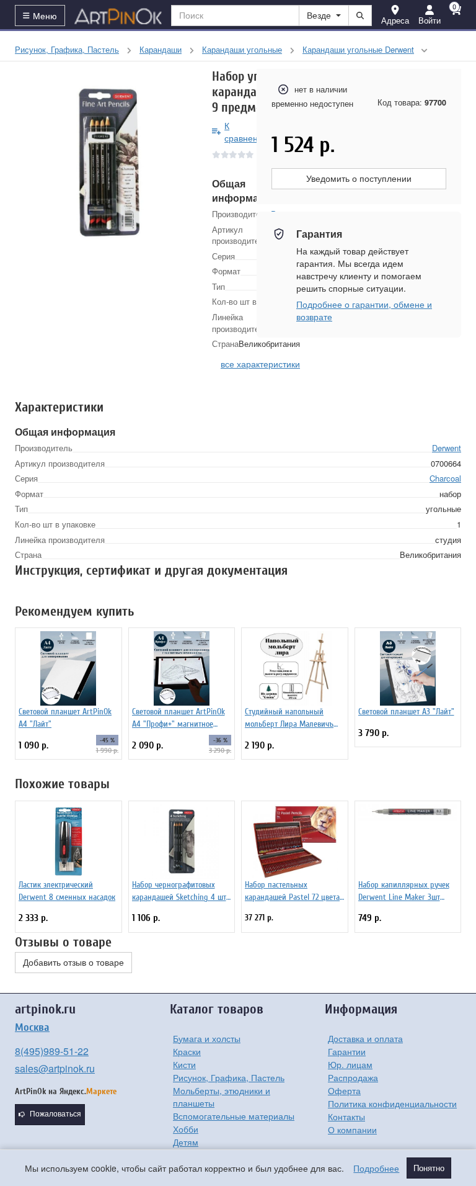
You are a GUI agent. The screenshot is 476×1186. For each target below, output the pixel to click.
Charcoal (445, 478)
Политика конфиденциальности (392, 1103)
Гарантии (347, 1051)
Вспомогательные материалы (233, 1116)
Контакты (346, 1116)
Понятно (428, 1168)
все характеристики (260, 363)
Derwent (446, 448)
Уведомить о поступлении (359, 179)
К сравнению (247, 131)
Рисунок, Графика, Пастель (228, 1077)
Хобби (185, 1129)
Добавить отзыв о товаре (73, 963)
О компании (352, 1129)
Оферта (344, 1090)
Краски (187, 1051)
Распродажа (353, 1077)
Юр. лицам (350, 1064)
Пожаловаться (55, 1114)
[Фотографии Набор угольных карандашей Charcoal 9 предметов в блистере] (104, 158)
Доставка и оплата (365, 1038)
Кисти (184, 1064)
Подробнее (376, 1168)
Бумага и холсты (206, 1038)
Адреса (395, 20)
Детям (185, 1142)
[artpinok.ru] (118, 15)
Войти (429, 20)
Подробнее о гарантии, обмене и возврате (364, 310)
